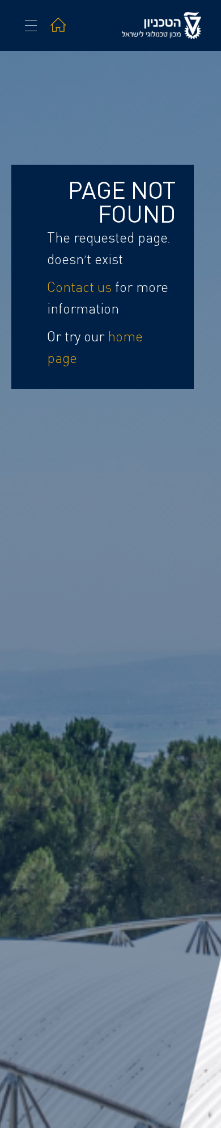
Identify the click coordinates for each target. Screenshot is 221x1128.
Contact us (79, 288)
